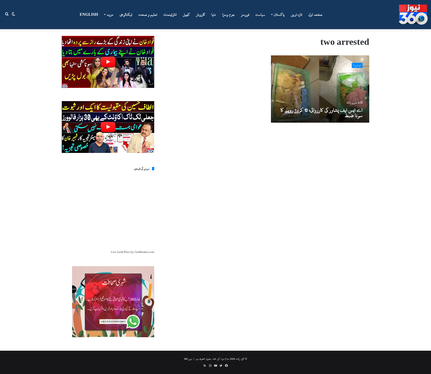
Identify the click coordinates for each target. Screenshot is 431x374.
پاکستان (279, 14)
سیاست (260, 14)
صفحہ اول (315, 14)
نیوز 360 (188, 358)
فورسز (245, 14)
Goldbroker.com (144, 252)
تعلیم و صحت (148, 14)
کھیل (186, 14)
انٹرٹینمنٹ (170, 14)
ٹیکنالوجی (126, 14)
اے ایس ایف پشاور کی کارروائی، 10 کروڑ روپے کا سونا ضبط (322, 113)
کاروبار (200, 14)
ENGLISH (89, 14)
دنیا (213, 14)
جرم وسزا (228, 14)
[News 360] (413, 14)
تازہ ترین (296, 14)
